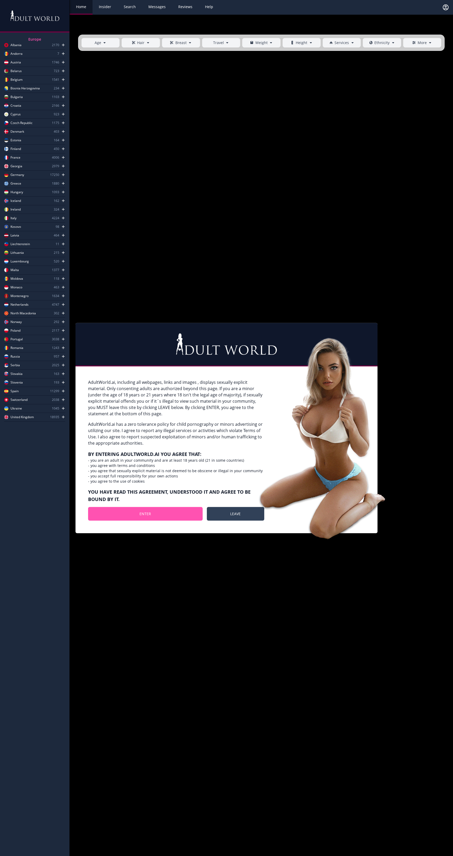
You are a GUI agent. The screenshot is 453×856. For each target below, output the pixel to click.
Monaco (16, 287)
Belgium (16, 80)
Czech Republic (21, 123)
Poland (15, 331)
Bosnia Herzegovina (25, 88)
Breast (181, 42)
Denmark (17, 132)
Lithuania (17, 253)
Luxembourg (19, 261)
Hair (140, 42)
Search (130, 6)
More (422, 42)
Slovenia (16, 382)
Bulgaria (16, 97)
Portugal (16, 339)
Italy (13, 218)
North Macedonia (23, 313)
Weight (261, 42)
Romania (16, 348)
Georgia (16, 166)
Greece (15, 183)
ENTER (145, 513)
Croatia (15, 106)
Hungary (16, 192)
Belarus (16, 71)
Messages (157, 6)
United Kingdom (22, 417)
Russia (15, 356)
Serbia (15, 365)
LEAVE (235, 513)
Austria (15, 62)
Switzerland (19, 400)
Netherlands (19, 305)
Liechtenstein (20, 244)
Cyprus (15, 114)
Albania (15, 45)
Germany (17, 175)
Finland (15, 149)
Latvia (14, 235)
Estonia (15, 140)
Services (342, 42)
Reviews (185, 6)
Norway (16, 322)
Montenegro (19, 296)
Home (81, 6)
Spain (14, 391)
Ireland (15, 209)
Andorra (16, 54)
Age (98, 42)
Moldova (16, 279)
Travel (218, 42)
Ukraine (16, 408)
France (15, 157)
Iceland (15, 201)
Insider (105, 6)
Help (209, 6)
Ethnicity (382, 42)
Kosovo (15, 227)
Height (301, 42)
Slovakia (16, 374)
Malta (14, 270)
